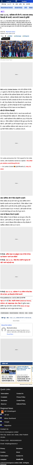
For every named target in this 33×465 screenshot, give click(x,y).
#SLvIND (29, 160)
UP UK (6, 415)
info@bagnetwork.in (11, 443)
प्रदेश (17, 4)
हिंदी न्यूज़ (3, 317)
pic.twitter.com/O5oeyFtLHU (10, 163)
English (24, 1)
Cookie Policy (21, 400)
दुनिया (20, 4)
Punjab (6, 422)
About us (3, 404)
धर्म (6, 303)
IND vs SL (21, 313)
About (18, 452)
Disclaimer (4, 400)
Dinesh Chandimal (14, 313)
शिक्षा (19, 303)
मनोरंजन (2, 303)
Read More (10, 334)
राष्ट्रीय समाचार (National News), (21, 301)
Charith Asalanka (4, 313)
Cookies (2, 452)
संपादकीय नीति (19, 459)
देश (13, 4)
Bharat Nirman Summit (6, 7)
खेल (24, 4)
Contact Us (20, 393)
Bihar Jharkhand (10, 418)
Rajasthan (7, 425)
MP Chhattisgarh (10, 411)
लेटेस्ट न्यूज (4, 4)
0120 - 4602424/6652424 (13, 440)
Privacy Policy (21, 397)
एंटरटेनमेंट (28, 4)
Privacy (2, 448)
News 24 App (25, 306)
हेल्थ (16, 303)
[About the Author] (3, 329)
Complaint (4, 397)
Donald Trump (18, 7)
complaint (3, 459)
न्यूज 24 (2, 301)
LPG (26, 7)
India (26, 313)
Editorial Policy (21, 404)
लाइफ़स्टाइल (11, 303)
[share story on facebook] (5, 36)
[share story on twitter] (10, 36)
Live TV (8, 1)
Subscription (5, 393)
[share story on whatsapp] (17, 36)
